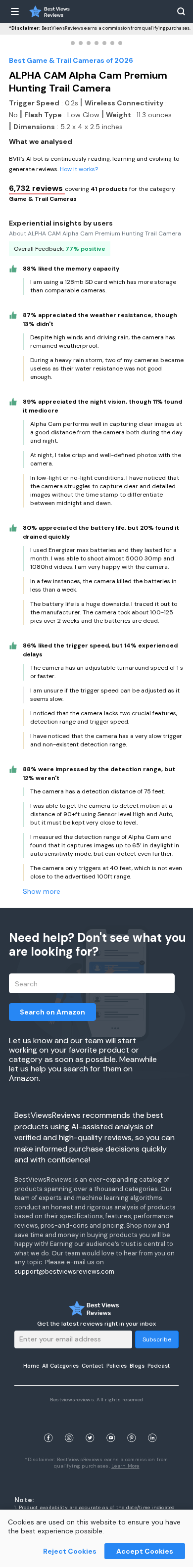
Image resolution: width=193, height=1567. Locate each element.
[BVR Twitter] (90, 1426)
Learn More (125, 1466)
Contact (92, 1365)
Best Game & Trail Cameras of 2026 (71, 60)
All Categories (60, 1365)
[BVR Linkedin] (152, 1426)
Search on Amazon (52, 1012)
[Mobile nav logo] (49, 11)
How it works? (79, 169)
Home (31, 1365)
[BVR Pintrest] (131, 1426)
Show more (41, 891)
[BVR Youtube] (110, 1426)
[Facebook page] (48, 1426)
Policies (116, 1365)
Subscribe (157, 1339)
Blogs (137, 1365)
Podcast (158, 1365)
